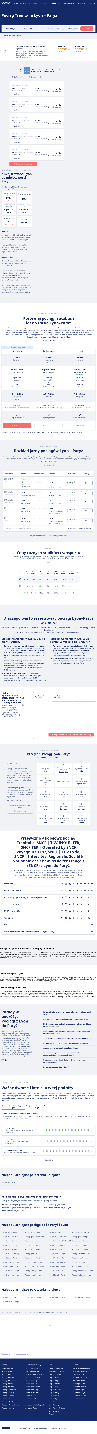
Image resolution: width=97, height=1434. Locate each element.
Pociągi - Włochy (8, 1402)
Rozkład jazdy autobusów (34, 1374)
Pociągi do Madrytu (9, 1374)
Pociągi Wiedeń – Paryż (80, 1258)
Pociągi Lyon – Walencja (33, 1245)
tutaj (65, 536)
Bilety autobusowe (32, 1371)
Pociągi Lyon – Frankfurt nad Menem (61, 1241)
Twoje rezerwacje (68, 3)
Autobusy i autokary (33, 1365)
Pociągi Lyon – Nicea (55, 1249)
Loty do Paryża (54, 1381)
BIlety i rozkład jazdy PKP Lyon (60, 1208)
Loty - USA (52, 1402)
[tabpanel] (65, 720)
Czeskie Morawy (78, 1374)
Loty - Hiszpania (55, 1390)
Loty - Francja (54, 1396)
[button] (45, 28)
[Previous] (19, 572)
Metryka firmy (25, 1428)
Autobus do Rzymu (32, 1381)
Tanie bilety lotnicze (56, 1371)
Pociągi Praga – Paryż (79, 1262)
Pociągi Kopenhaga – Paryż (34, 1262)
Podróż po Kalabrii (79, 1384)
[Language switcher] (55, 3)
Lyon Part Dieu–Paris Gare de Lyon (53, 1093)
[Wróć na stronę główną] (8, 3)
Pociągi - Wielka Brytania (11, 1405)
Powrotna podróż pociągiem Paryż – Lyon (17, 1205)
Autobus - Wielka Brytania (35, 1405)
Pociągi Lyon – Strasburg (10, 1254)
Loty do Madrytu (55, 1374)
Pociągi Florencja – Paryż (81, 1266)
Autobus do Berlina (32, 1387)
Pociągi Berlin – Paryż (9, 1258)
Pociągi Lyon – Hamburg (80, 1241)
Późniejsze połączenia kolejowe (79, 528)
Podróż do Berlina (79, 1396)
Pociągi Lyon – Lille (31, 1254)
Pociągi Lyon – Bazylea (80, 1245)
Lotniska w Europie (56, 1368)
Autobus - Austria (31, 1408)
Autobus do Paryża (32, 1384)
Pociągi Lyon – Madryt (80, 1237)
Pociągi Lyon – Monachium (34, 1237)
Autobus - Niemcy (32, 1393)
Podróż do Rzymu (79, 1390)
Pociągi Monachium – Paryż (58, 1262)
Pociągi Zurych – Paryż (56, 1271)
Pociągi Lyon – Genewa (10, 1245)
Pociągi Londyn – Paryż (56, 1254)
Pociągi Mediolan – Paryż (57, 1258)
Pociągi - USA (7, 1399)
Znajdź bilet (9, 201)
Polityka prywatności (58, 1428)
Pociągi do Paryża (8, 1381)
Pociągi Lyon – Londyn (9, 1232)
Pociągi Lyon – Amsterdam (57, 1237)
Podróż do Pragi (78, 1399)
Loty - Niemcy (54, 1393)
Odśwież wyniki (47, 465)
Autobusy (23, 3)
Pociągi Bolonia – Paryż (56, 1275)
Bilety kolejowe (7, 1368)
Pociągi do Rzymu (8, 1377)
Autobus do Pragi (31, 1390)
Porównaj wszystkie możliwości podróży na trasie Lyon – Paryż (24, 1208)
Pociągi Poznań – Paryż (33, 1275)
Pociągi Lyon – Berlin (32, 1232)
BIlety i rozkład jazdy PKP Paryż (13, 1211)
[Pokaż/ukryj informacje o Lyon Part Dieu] (92, 1130)
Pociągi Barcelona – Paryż (11, 1262)
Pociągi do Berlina (8, 1384)
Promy (35, 3)
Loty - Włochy (54, 1405)
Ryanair (52, 1414)
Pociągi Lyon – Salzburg (80, 1249)
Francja (17, 1312)
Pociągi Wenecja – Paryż (33, 1271)
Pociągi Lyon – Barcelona (10, 1237)
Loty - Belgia (53, 1399)
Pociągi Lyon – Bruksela (10, 1241)
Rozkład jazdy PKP (8, 1371)
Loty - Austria (54, 1411)
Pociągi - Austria (8, 1408)
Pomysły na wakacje (79, 1377)
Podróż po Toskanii (79, 1371)
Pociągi (16, 3)
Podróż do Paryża (79, 1393)
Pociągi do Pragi (8, 1387)
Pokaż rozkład (9, 224)
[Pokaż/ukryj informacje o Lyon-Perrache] (92, 1141)
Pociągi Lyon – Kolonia (9, 1249)
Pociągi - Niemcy (8, 1393)
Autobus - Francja (31, 1396)
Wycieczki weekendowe (81, 1368)
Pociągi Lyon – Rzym (55, 1232)
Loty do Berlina (54, 1384)
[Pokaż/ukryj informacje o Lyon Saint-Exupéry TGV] (92, 1151)
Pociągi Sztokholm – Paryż (34, 1266)
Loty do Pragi (54, 1387)
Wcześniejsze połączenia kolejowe (18, 528)
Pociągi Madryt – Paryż (56, 1266)
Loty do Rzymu (54, 1377)
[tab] (18, 77)
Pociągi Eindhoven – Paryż (81, 1275)
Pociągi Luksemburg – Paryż (82, 1297)
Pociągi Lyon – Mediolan (80, 1232)
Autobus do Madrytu (33, 1377)
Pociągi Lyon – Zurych (32, 1241)
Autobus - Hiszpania (32, 1368)
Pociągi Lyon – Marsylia (10, 1182)
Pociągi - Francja (8, 1396)
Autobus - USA (30, 1399)
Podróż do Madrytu (79, 1387)
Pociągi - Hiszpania (9, 1390)
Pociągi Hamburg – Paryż (11, 1275)
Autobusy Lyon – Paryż (57, 1205)
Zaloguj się (92, 3)
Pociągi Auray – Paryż (9, 1297)
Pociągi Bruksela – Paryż (10, 1271)
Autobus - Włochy (31, 1402)
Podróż (75, 1365)
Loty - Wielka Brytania (57, 1408)
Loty (30, 3)
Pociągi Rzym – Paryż (32, 1258)
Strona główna (7, 1312)
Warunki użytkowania (40, 1428)
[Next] (60, 70)
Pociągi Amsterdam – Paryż (11, 1266)
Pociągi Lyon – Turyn (32, 1249)
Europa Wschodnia (79, 1381)
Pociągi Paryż (27, 1312)
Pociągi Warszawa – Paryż (81, 1254)
